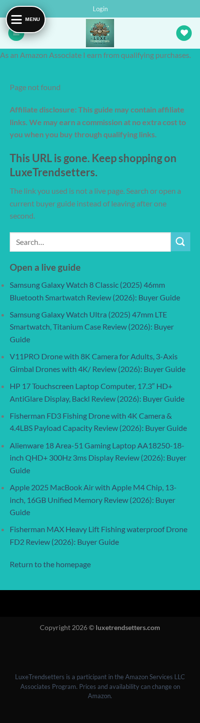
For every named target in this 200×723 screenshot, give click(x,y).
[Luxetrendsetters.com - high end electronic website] (100, 33)
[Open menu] (9, 649)
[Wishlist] (184, 33)
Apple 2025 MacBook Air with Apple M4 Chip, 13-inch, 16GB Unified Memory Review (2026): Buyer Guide (93, 499)
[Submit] (180, 241)
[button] (100, 8)
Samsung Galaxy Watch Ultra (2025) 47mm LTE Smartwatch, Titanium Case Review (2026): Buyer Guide (92, 327)
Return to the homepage (50, 564)
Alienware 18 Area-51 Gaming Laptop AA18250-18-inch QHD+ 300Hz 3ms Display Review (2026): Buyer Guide (98, 458)
